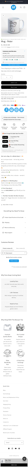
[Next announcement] (25, 2)
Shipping (8, 47)
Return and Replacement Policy (11, 397)
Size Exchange (6, 393)
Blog (4, 390)
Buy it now (14, 87)
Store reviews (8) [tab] (20, 248)
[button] (3, 7)
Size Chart (5, 401)
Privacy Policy (6, 408)
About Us (5, 418)
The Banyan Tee (15, 455)
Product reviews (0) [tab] (7, 248)
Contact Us (6, 422)
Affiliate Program (7, 429)
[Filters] (2, 253)
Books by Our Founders (9, 432)
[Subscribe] (21, 442)
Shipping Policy (7, 404)
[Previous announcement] (3, 2)
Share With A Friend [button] (8, 204)
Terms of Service (7, 415)
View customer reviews (14, 64)
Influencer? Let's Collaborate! (10, 425)
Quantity (3, 74)
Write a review (14, 261)
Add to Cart (14, 465)
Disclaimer (5, 411)
